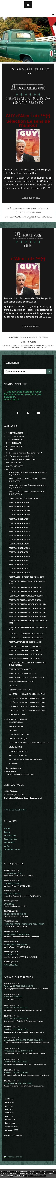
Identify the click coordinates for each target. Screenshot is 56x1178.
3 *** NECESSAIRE (13, 443)
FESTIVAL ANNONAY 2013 (19, 527)
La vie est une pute (13, 768)
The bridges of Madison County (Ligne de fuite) (23, 798)
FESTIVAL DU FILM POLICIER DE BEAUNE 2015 (27, 608)
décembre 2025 (11, 1127)
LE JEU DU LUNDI (16, 747)
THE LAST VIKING (12, 894)
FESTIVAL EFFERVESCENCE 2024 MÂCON (25, 646)
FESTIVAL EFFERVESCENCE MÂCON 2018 (33, 208)
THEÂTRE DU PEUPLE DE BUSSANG (20, 775)
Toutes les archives (13, 1135)
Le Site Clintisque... (11, 791)
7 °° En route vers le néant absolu (19, 456)
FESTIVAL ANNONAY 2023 (19, 565)
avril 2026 (9, 1113)
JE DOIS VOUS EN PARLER (16, 719)
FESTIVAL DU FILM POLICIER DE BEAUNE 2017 (27, 617)
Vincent (7, 1040)
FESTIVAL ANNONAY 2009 (19, 511)
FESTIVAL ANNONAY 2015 (19, 536)
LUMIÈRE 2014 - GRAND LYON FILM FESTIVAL (27, 711)
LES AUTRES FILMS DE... (18, 751)
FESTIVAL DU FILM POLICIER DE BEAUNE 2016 (27, 612)
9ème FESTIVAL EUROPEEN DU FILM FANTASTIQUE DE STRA (27, 493)
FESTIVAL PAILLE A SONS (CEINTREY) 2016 (26, 677)
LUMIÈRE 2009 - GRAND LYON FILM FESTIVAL (27, 702)
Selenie (7, 1029)
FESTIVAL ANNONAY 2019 (19, 552)
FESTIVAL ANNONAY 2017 (19, 544)
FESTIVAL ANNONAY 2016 (19, 540)
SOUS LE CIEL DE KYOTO (15, 914)
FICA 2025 (13, 686)
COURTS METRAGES (14, 466)
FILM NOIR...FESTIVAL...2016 (20, 690)
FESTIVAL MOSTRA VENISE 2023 (22, 673)
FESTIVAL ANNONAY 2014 (19, 531)
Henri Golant (9, 842)
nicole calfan (21, 347)
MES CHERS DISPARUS (18, 755)
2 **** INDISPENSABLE (28, 337)
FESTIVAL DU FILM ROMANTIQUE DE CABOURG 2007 (28, 622)
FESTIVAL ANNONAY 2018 (19, 548)
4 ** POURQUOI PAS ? (15, 446)
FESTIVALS (10, 469)
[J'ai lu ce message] (53, 1171)
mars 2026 (9, 1116)
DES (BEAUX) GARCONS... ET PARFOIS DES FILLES (29, 743)
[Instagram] (28, 413)
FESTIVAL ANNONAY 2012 (19, 523)
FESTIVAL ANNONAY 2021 (19, 560)
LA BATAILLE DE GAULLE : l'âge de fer (28, 1040)
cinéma (27, 217)
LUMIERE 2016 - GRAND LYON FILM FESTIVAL (27, 698)
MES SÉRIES (11, 771)
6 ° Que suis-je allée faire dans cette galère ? (24, 453)
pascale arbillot (37, 345)
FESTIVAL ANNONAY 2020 (19, 556)
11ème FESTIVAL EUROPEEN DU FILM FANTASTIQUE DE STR (28, 480)
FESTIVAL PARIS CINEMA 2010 (21, 682)
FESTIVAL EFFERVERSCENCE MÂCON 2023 (26, 638)
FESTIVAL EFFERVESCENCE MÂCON (28, 100)
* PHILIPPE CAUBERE (14, 433)
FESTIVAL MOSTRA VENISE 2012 (22, 669)
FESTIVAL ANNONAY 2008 (19, 507)
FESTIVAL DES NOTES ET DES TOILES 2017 (26, 577)
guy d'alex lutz (17, 217)
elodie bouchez (34, 347)
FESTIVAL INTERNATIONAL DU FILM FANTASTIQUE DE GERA (27, 664)
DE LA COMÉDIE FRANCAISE (17, 934)
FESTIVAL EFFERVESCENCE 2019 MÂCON (25, 642)
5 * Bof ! (9, 450)
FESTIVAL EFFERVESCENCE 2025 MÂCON (25, 650)
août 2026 (9, 1099)
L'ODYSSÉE (9, 904)
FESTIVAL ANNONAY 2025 (19, 573)
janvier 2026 (10, 1123)
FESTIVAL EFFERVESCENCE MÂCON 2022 (25, 659)
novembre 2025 (11, 1130)
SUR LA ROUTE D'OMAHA (15, 944)
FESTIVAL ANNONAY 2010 (19, 515)
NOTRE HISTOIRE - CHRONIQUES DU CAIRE (24, 924)
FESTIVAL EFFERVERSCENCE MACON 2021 (26, 634)
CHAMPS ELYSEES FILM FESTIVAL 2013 (25, 498)
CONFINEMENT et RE (14, 463)
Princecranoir (9, 1051)
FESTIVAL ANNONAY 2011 (19, 519)
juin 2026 (9, 1106)
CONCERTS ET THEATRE (19, 735)
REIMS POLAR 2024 (17, 715)
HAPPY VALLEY (11, 954)
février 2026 (10, 1120)
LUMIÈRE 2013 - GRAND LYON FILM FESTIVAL (27, 706)
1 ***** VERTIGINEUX (15, 436)
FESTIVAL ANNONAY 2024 (19, 569)
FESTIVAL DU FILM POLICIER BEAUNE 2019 (26, 600)
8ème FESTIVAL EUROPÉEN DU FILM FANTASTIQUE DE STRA (27, 486)
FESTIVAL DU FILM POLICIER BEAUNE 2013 (26, 592)
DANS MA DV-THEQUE (18, 739)
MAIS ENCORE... (11, 965)
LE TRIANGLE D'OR (13, 873)
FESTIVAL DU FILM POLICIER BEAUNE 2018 (26, 596)
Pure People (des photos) (14, 795)
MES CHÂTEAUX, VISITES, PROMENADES (25, 759)
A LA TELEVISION (16, 722)
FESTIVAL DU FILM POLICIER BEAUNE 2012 (26, 588)
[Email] (28, 4)
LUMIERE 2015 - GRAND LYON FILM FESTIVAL (27, 694)
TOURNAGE (13, 764)
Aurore (7, 986)
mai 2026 (9, 1109)
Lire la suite (31, 197)
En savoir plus (18, 1176)
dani (44, 347)
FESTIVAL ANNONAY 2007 (19, 502)
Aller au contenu (9, 2)
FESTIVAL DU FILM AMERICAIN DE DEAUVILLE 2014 (27, 582)
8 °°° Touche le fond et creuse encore (21, 459)
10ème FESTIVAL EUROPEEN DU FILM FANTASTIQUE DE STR (28, 473)
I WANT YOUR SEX (12, 883)
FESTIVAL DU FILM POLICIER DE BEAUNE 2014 (27, 604)
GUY (28, 245)
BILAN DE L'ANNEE (16, 726)
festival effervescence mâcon (38, 218)
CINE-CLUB (13, 731)
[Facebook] (17, 413)
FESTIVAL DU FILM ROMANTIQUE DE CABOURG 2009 (28, 628)
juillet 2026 (9, 1102)
